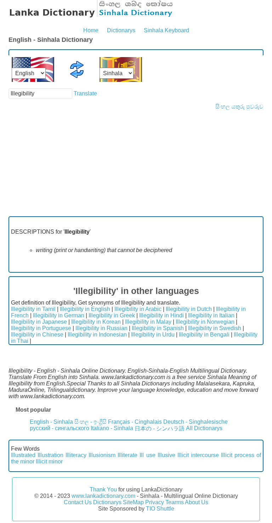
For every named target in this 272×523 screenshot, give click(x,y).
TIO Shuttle (160, 509)
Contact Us (78, 502)
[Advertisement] (136, 163)
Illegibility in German (58, 315)
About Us (196, 502)
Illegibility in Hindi (161, 315)
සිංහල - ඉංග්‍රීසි (90, 422)
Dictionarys (121, 30)
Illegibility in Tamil (33, 309)
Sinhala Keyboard (166, 30)
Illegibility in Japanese (39, 322)
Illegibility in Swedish (214, 328)
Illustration (50, 455)
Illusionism (102, 455)
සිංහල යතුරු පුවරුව (239, 107)
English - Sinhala (51, 422)
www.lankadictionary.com (103, 496)
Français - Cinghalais (135, 422)
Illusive (166, 455)
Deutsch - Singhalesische (195, 422)
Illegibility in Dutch (189, 309)
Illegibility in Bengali (204, 335)
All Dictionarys (204, 428)
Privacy (154, 502)
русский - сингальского (59, 428)
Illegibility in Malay (148, 322)
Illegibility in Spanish (158, 328)
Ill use (147, 455)
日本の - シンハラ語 (160, 428)
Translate (85, 93)
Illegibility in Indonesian (97, 335)
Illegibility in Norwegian (205, 322)
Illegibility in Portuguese (41, 328)
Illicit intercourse (198, 455)
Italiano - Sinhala (112, 428)
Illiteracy (76, 455)
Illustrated (23, 455)
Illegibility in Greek (112, 315)
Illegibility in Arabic (138, 309)
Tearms (174, 502)
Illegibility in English (85, 309)
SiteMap (133, 502)
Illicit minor (49, 461)
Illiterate (127, 455)
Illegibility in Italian (211, 315)
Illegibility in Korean (96, 322)
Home (90, 30)
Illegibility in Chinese (37, 335)
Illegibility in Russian (101, 328)
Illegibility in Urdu (153, 335)
